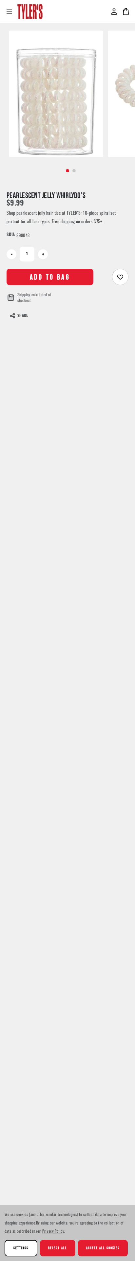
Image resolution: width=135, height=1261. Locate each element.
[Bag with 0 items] (126, 11)
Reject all (57, 1248)
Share (22, 316)
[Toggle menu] (12, 11)
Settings (21, 1248)
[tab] (67, 170)
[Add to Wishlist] (120, 277)
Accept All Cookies (103, 1248)
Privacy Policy (53, 1231)
